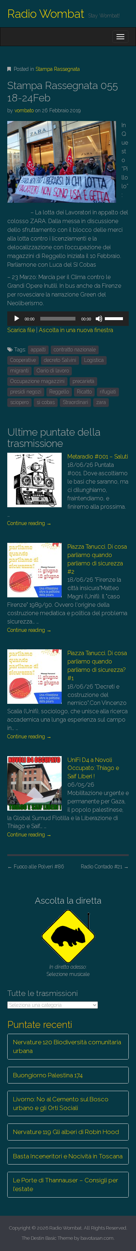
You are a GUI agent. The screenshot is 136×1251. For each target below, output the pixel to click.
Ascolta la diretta (68, 900)
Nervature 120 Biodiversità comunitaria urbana (67, 1046)
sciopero (19, 402)
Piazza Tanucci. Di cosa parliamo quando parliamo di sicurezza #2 (97, 559)
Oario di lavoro (53, 371)
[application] (68, 318)
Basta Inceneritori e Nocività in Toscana (68, 1156)
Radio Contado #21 (105, 866)
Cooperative (23, 360)
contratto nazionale (75, 349)
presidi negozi (25, 392)
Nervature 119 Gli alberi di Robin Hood (66, 1131)
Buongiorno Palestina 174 (48, 1075)
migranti (19, 371)
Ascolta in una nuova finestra (76, 330)
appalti (38, 349)
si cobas (46, 402)
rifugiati (108, 392)
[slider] (115, 317)
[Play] (16, 318)
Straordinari (75, 402)
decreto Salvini (60, 360)
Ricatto (84, 392)
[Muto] (99, 318)
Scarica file (21, 330)
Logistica (94, 360)
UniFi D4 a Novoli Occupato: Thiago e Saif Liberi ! (93, 768)
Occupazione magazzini (37, 381)
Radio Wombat (46, 13)
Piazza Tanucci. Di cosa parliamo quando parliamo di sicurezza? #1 (97, 666)
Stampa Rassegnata (58, 69)
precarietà (83, 381)
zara (101, 402)
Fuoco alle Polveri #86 (35, 866)
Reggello (59, 392)
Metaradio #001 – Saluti (97, 456)
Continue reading (29, 523)
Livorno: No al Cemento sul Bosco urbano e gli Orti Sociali (60, 1103)
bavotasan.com (97, 1238)
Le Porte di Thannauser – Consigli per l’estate (65, 1185)
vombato (24, 110)
